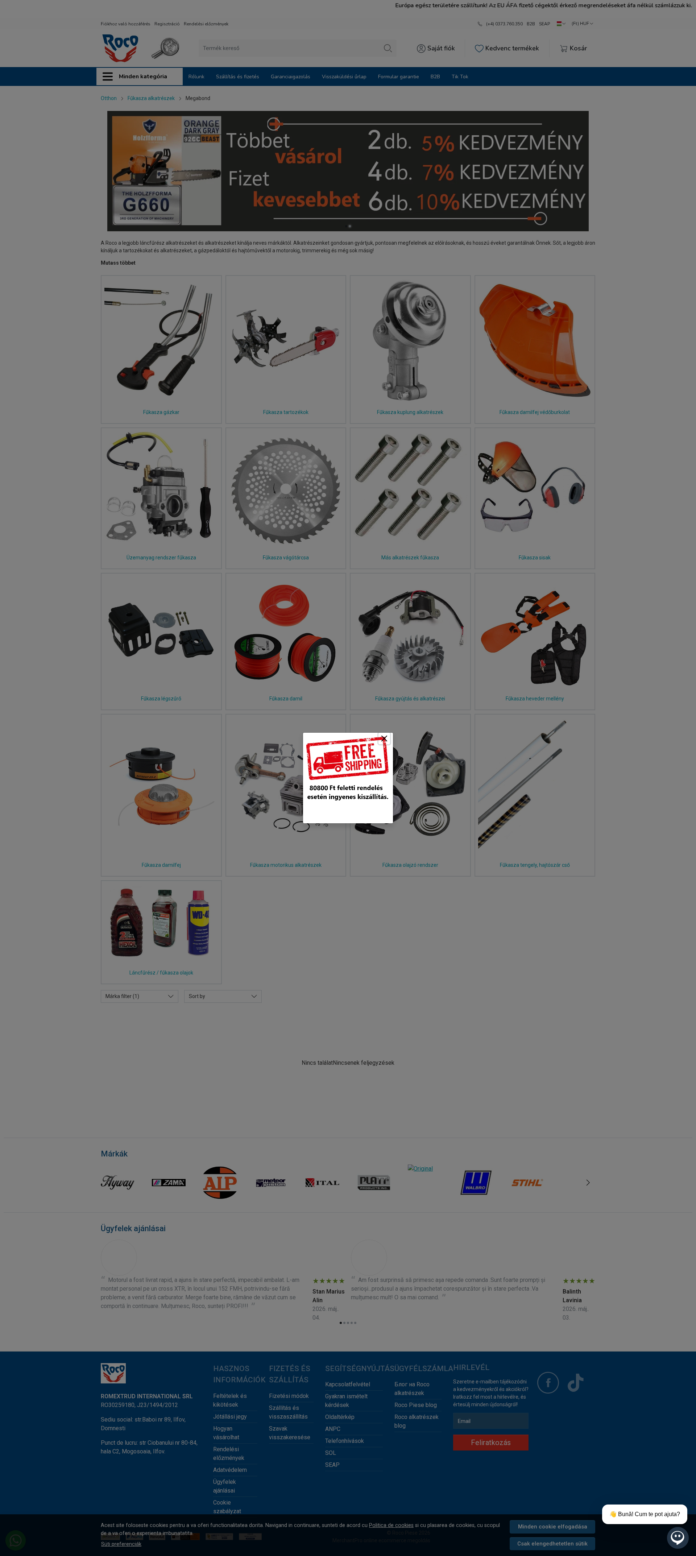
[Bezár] (384, 738)
